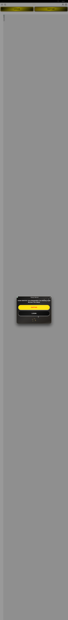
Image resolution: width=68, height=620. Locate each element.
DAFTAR (34, 307)
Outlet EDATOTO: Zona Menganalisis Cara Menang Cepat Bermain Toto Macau (34, 301)
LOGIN (34, 313)
